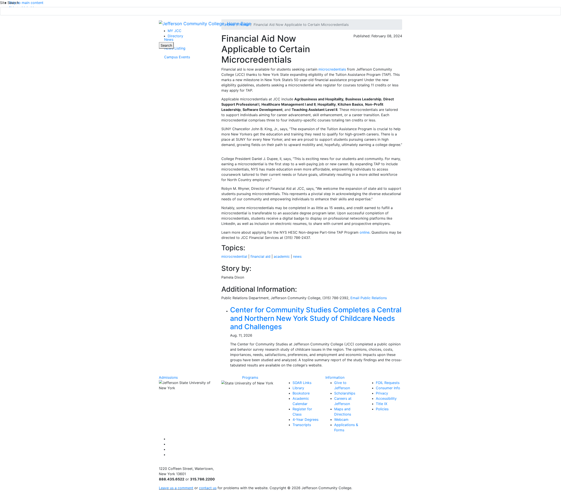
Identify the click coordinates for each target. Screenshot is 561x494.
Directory (175, 36)
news (297, 256)
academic (282, 256)
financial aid (260, 256)
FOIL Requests (387, 382)
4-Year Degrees (305, 419)
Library (298, 388)
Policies (382, 409)
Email (368, 298)
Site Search (9, 2)
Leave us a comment (176, 488)
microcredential (234, 256)
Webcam (341, 419)
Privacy (382, 393)
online (364, 232)
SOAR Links (302, 382)
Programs (250, 377)
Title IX (381, 404)
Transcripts (302, 425)
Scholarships (344, 393)
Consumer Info (388, 388)
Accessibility (386, 398)
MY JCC (174, 30)
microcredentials (332, 69)
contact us (208, 488)
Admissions (168, 377)
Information (334, 377)
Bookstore (301, 393)
